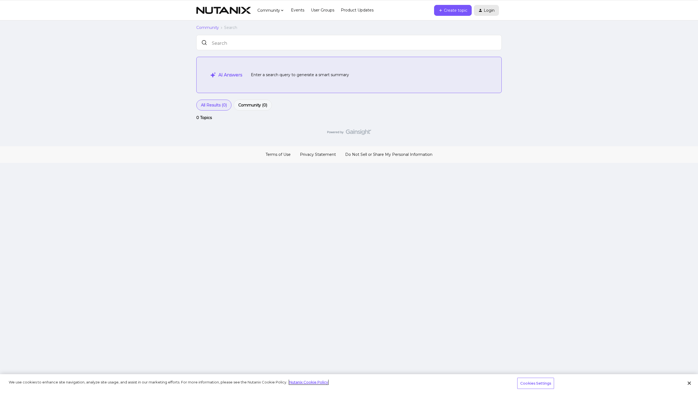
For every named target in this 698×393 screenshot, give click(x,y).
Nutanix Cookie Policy (308, 382)
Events (297, 10)
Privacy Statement (318, 154)
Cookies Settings (535, 383)
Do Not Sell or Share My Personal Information (388, 154)
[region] (349, 383)
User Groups (322, 10)
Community (207, 27)
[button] (453, 10)
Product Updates (357, 10)
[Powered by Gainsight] (349, 133)
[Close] (689, 383)
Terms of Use (278, 154)
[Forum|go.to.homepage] (223, 10)
